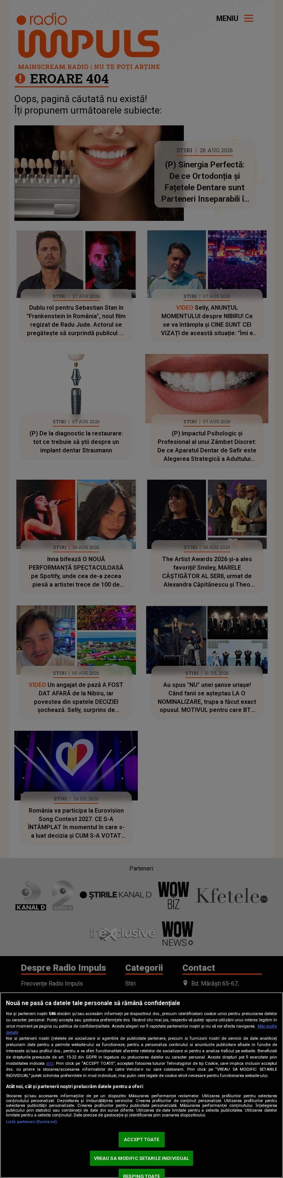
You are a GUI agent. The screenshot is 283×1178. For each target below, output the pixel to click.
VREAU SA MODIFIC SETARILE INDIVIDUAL (141, 1158)
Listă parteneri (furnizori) (31, 1121)
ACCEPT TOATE (141, 1139)
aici (49, 1063)
